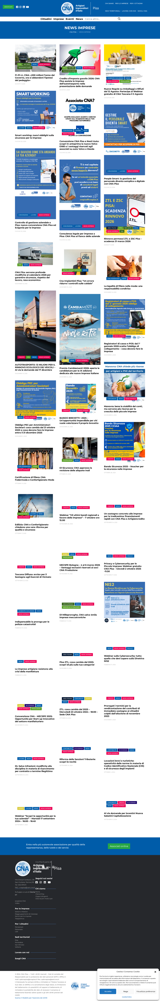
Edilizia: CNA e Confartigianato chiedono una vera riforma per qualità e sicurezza (31, 527)
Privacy (130, 556)
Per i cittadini (136, 3)
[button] (155, 971)
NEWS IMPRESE (44, 64)
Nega (125, 991)
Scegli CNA (142, 11)
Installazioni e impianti (72, 270)
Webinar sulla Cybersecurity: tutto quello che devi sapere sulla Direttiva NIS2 (124, 658)
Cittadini (46, 18)
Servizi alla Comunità (71, 607)
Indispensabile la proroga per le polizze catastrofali (32, 623)
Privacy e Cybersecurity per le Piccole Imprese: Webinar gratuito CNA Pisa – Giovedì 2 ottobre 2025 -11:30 (122, 567)
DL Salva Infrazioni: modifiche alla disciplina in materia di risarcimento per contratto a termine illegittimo (34, 769)
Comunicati (112, 399)
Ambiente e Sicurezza (115, 78)
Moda (35, 466)
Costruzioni (67, 460)
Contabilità (112, 750)
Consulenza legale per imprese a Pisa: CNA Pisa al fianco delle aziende (80, 235)
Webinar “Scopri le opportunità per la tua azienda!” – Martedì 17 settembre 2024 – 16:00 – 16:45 (35, 818)
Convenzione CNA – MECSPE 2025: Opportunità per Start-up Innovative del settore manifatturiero (34, 719)
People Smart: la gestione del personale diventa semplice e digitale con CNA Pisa (124, 181)
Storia (37, 892)
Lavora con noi (129, 11)
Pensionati (19, 927)
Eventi (70, 18)
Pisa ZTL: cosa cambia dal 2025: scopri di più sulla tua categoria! (77, 663)
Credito (21, 357)
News (79, 18)
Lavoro (21, 128)
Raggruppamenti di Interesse (26, 914)
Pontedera (19, 942)
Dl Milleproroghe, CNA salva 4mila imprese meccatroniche (78, 616)
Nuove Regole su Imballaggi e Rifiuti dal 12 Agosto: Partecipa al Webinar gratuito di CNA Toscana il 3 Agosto (124, 91)
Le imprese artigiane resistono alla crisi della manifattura (34, 670)
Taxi (122, 231)
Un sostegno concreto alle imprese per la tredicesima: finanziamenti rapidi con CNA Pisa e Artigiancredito (124, 516)
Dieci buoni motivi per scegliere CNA (34, 900)
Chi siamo (109, 3)
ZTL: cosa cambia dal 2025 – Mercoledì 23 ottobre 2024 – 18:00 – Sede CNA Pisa (79, 712)
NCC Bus (27, 64)
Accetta (107, 991)
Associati (8, 7)
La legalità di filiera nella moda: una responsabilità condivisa (123, 287)
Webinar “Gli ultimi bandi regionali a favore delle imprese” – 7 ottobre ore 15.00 (79, 518)
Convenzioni (68, 130)
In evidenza (30, 705)
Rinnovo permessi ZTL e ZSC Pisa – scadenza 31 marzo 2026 (123, 240)
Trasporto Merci (25, 67)
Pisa (16, 940)
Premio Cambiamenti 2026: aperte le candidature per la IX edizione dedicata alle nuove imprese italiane (79, 371)
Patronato (19, 929)
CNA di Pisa (39, 894)
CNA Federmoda (114, 278)
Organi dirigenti (41, 896)
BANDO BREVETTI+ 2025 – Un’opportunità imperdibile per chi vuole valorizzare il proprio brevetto (79, 420)
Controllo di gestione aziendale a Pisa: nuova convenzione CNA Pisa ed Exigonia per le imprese (35, 225)
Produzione (125, 81)
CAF (16, 932)
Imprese (58, 18)
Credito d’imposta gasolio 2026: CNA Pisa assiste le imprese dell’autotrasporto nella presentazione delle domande (80, 82)
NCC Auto (128, 228)
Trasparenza (19, 918)
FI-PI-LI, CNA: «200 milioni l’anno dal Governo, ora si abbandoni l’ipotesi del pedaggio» (35, 78)
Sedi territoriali (112, 11)
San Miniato (19, 945)
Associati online (119, 846)
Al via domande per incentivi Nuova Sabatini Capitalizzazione (123, 814)
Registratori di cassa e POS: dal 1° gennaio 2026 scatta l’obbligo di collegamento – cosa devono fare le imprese (123, 347)
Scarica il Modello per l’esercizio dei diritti (31, 998)
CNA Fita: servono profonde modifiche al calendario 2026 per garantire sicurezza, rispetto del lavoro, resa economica (33, 276)
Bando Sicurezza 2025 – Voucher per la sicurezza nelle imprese (124, 467)
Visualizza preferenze (145, 991)
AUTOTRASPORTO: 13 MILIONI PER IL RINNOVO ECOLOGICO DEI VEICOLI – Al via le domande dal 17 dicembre (35, 367)
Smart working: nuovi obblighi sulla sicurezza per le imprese (34, 136)
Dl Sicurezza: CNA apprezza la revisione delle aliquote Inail (76, 469)
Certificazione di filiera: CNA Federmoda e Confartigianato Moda (34, 478)
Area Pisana (112, 228)
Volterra (18, 947)
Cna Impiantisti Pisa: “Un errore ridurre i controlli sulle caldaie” (77, 282)
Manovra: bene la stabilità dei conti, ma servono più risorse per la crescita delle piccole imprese (123, 409)
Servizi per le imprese (23, 916)
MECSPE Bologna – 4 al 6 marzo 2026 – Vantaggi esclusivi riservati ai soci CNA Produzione (80, 567)
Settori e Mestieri (21, 912)
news (35, 64)
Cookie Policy (127, 997)
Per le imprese (121, 3)
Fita (20, 64)
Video (17, 903)
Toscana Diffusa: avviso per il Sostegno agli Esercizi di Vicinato (33, 575)
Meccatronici (68, 604)
